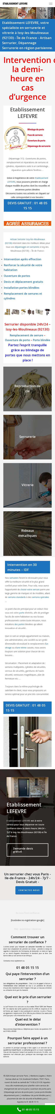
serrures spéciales (40, 597)
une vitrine (21, 647)
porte (21, 612)
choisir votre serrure (29, 589)
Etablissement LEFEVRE (18, 820)
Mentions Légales (38, 1076)
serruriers (14, 577)
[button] (50, 3)
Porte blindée (41, 340)
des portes (20, 624)
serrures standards (17, 597)
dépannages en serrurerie (27, 246)
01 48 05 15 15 (27, 967)
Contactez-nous (29, 890)
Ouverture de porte (17, 340)
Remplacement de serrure (26, 335)
